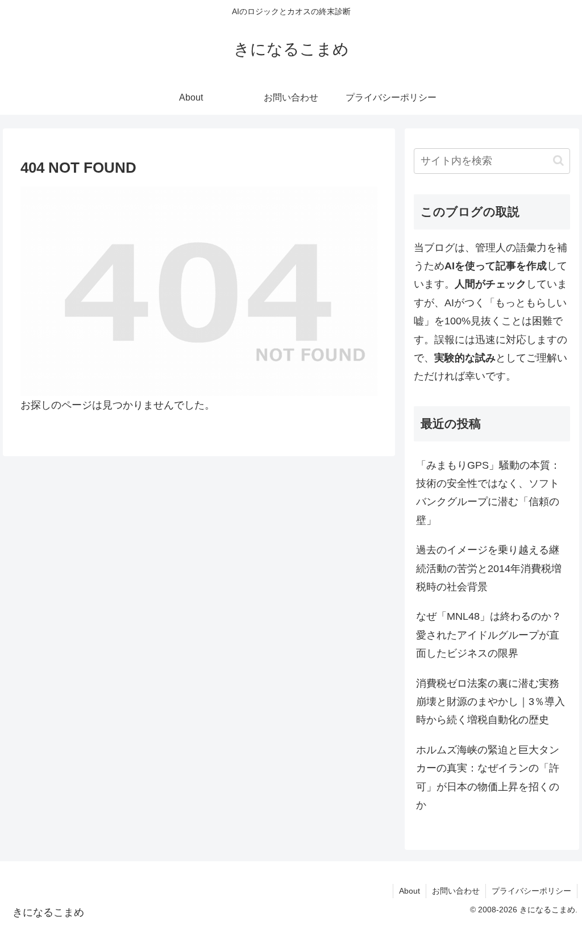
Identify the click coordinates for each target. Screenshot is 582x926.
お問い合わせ (456, 890)
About (409, 890)
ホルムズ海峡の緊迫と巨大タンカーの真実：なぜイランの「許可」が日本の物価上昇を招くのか (487, 777)
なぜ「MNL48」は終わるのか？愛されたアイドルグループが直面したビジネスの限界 (489, 635)
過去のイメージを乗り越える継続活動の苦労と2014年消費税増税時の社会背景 (489, 568)
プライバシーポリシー (531, 890)
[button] (558, 160)
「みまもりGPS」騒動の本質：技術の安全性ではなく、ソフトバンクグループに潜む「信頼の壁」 (488, 493)
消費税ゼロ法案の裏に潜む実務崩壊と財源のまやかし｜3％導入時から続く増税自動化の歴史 (490, 702)
